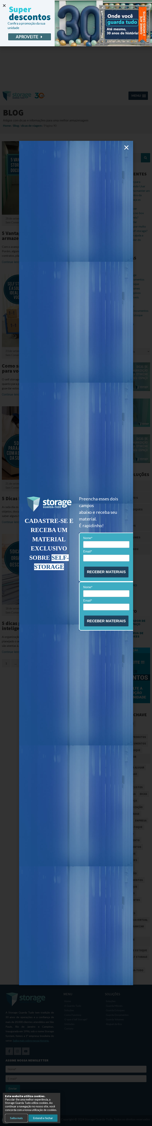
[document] (76, 563)
